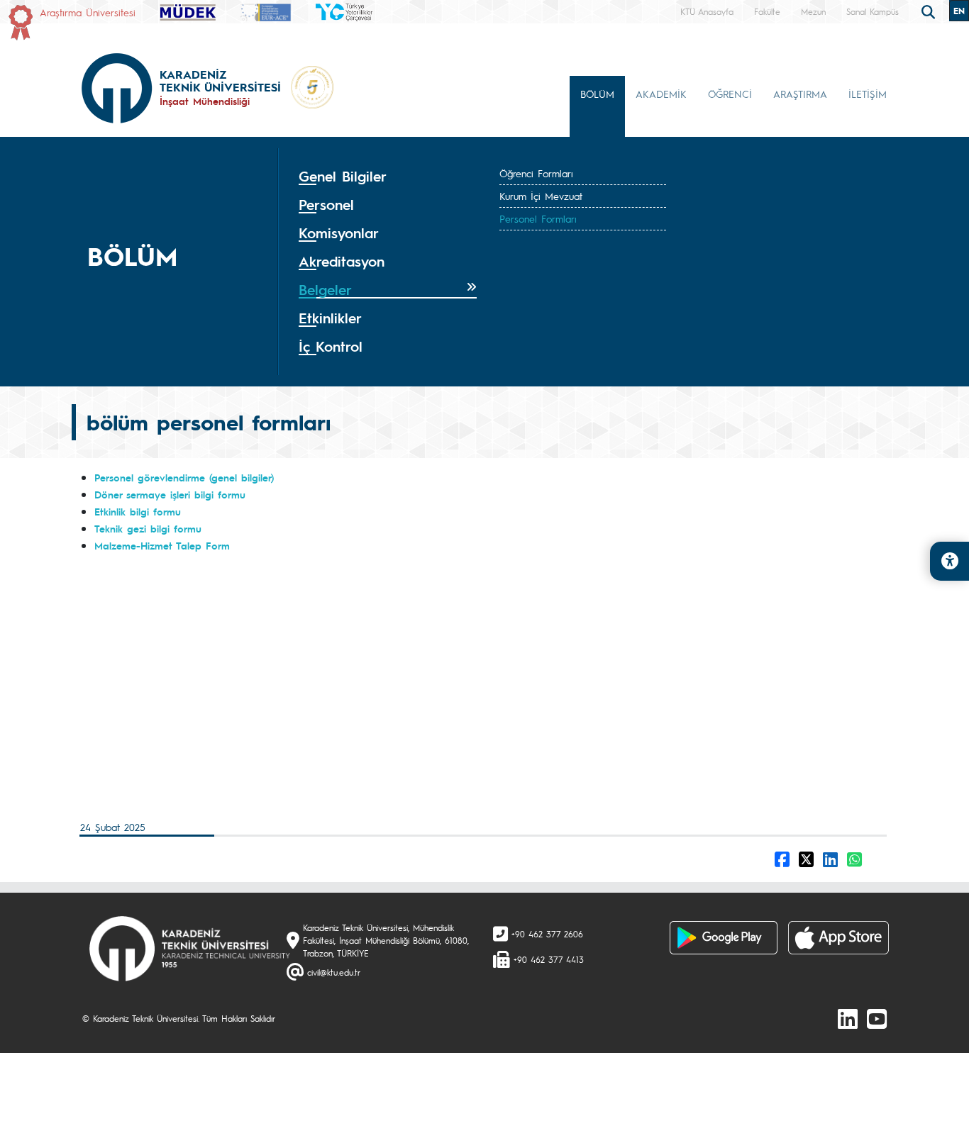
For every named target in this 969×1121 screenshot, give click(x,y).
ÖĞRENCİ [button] (730, 93)
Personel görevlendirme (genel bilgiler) (184, 477)
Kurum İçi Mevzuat (540, 195)
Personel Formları (538, 218)
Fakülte (767, 11)
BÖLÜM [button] (597, 93)
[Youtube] (877, 1018)
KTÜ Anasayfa (706, 11)
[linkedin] (848, 1018)
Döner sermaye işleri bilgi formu (169, 494)
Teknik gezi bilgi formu (147, 528)
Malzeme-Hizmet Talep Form (162, 545)
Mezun (813, 11)
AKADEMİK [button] (661, 93)
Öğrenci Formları (536, 173)
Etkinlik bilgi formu (137, 511)
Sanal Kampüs (872, 11)
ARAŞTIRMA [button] (800, 93)
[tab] (387, 176)
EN (959, 10)
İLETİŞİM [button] (867, 93)
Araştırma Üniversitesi (87, 12)
